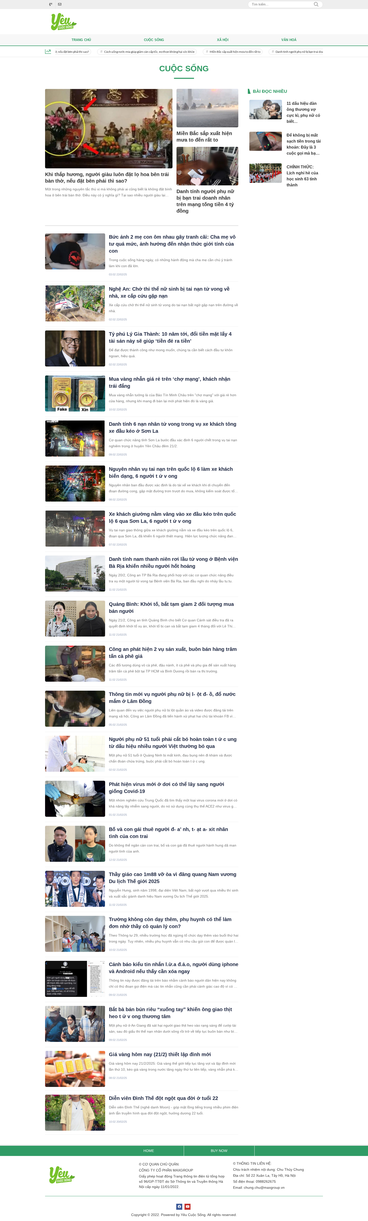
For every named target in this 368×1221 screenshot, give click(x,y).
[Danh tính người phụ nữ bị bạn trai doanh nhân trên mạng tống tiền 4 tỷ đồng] (207, 166)
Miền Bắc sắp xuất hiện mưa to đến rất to (208, 52)
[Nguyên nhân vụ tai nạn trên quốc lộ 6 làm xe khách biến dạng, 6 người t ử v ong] (75, 484)
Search (316, 4)
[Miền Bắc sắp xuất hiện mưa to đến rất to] (207, 108)
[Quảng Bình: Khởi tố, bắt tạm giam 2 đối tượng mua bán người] (75, 619)
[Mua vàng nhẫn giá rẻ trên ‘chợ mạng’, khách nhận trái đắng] (75, 393)
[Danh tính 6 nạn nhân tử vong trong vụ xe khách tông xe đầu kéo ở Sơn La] (75, 439)
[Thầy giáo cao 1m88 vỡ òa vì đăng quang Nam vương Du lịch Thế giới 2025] (75, 889)
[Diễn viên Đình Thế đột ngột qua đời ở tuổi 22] (75, 1113)
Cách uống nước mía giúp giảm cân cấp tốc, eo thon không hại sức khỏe (122, 52)
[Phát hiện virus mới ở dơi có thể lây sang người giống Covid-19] (75, 799)
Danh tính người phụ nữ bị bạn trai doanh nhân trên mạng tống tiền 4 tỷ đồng (297, 52)
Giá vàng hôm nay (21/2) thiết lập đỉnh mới (160, 1054)
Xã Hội (223, 40)
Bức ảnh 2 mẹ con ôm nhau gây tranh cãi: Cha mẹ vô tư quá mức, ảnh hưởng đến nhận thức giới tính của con (172, 244)
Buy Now (219, 1151)
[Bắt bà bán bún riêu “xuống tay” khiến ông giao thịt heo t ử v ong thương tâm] (75, 1024)
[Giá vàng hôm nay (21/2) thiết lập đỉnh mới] (75, 1069)
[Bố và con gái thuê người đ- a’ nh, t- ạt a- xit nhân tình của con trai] (75, 844)
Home (148, 1151)
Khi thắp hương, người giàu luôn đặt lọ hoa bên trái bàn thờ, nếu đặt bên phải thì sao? (107, 178)
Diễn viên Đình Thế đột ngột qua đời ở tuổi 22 (163, 1098)
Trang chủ (81, 40)
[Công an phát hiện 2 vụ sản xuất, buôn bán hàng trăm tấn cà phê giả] (75, 664)
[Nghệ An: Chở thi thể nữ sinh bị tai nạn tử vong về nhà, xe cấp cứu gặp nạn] (75, 303)
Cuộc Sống (154, 40)
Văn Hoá (288, 40)
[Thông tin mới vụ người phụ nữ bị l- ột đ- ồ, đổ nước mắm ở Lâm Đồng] (75, 709)
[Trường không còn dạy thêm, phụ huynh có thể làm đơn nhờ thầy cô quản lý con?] (75, 934)
